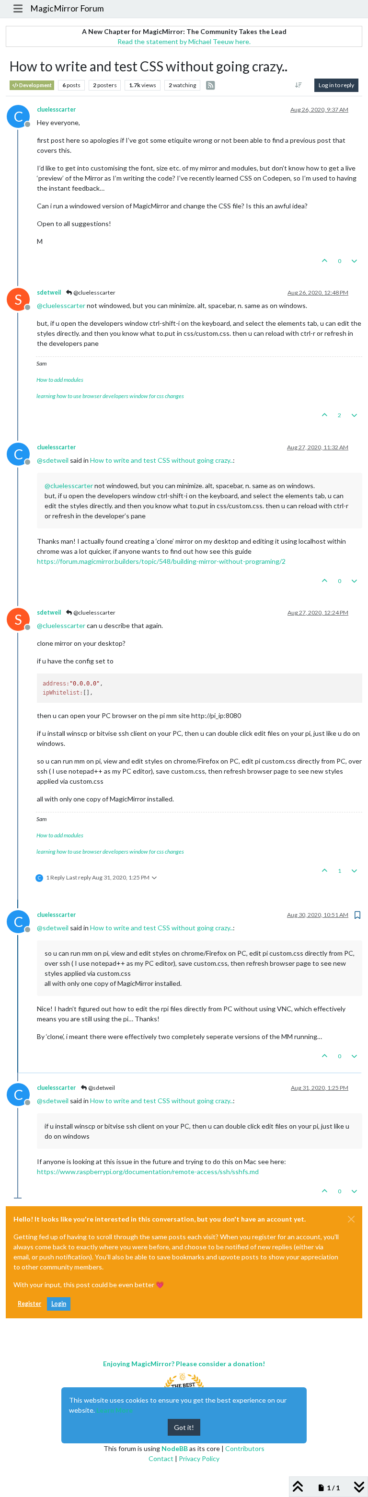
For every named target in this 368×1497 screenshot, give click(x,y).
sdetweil (49, 292)
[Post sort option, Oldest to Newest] (299, 85)
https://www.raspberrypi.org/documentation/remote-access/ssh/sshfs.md (148, 1171)
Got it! (184, 1427)
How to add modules (59, 379)
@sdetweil (101, 1087)
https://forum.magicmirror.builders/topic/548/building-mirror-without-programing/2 (161, 561)
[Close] (351, 1219)
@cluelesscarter (93, 292)
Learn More (114, 1410)
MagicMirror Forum (67, 8)
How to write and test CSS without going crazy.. (161, 460)
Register (29, 1303)
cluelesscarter (56, 109)
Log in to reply (336, 85)
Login (58, 1303)
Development (35, 85)
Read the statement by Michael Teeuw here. (184, 41)
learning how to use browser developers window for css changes (110, 396)
